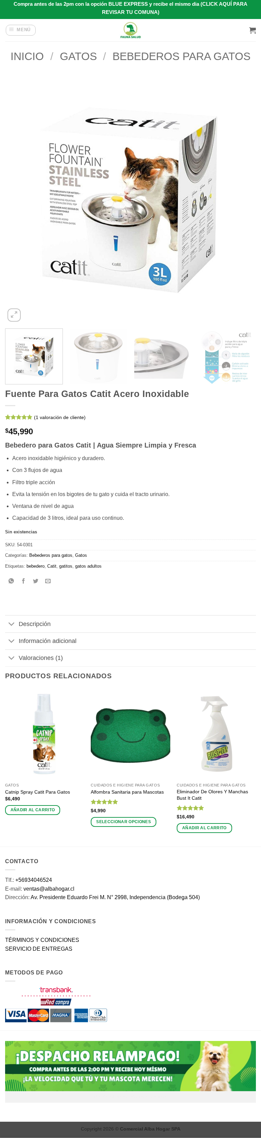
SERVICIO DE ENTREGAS (38, 949)
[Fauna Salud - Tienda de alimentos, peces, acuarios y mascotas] (130, 30)
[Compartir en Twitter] (35, 581)
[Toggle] (11, 624)
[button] (21, 30)
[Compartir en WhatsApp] (11, 581)
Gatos (78, 56)
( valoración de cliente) (60, 417)
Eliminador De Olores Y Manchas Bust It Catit (212, 795)
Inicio (27, 56)
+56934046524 (33, 880)
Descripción (35, 624)
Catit (51, 566)
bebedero (36, 566)
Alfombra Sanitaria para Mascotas (127, 792)
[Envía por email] (48, 581)
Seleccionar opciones (123, 822)
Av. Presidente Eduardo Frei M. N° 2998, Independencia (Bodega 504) (115, 897)
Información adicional (47, 641)
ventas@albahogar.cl (48, 889)
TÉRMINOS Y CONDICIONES (42, 940)
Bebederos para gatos (181, 56)
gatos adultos (88, 566)
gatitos (65, 566)
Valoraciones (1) (41, 658)
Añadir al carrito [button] (33, 810)
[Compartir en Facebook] (23, 581)
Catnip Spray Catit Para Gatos (37, 792)
